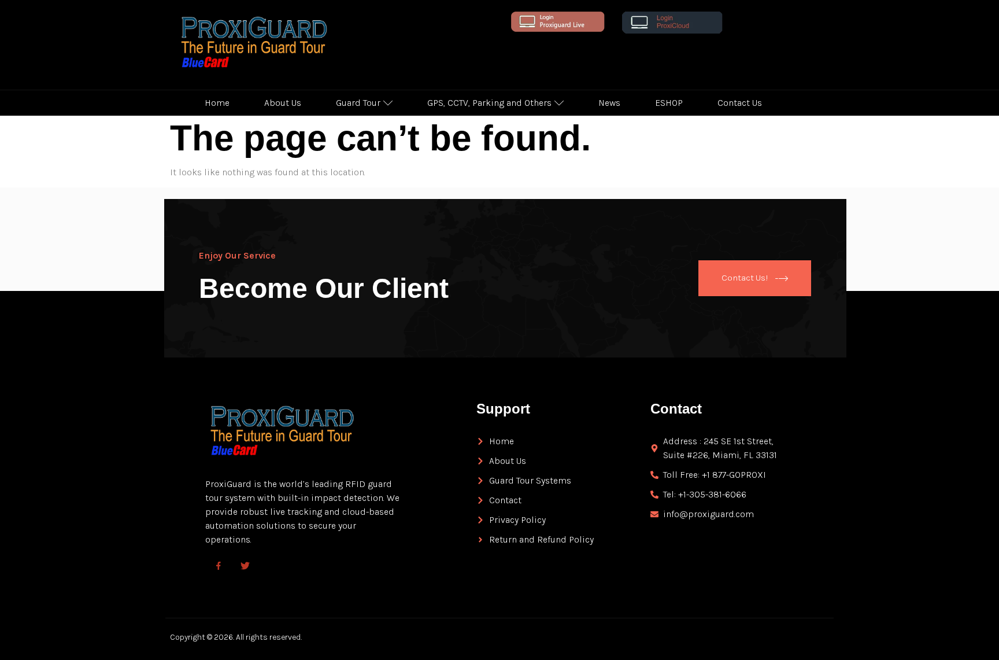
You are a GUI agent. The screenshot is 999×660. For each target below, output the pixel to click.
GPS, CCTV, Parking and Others (489, 102)
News (609, 102)
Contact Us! (745, 277)
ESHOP (669, 102)
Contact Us (739, 102)
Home (217, 102)
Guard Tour (358, 102)
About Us (282, 102)
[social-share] (218, 565)
